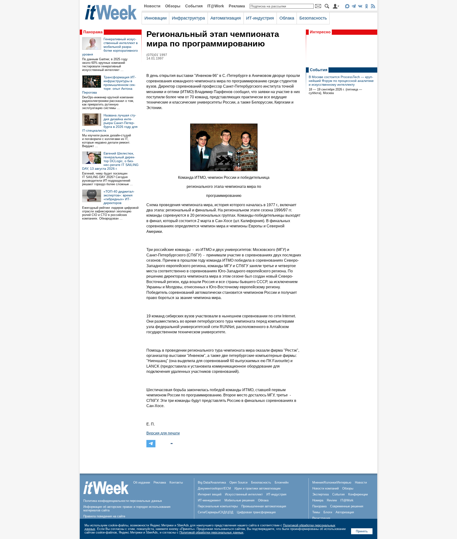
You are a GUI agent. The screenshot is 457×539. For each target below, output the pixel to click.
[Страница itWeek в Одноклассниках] (366, 7)
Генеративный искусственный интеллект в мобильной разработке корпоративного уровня (110, 46)
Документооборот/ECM (214, 488)
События (194, 6)
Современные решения (346, 506)
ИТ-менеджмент (209, 500)
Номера (317, 500)
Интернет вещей (209, 494)
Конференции (358, 494)
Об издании (141, 482)
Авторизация (345, 512)
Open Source (238, 482)
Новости (152, 6)
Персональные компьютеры (218, 506)
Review (332, 500)
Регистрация (321, 518)
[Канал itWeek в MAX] (347, 7)
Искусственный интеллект (244, 494)
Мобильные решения (239, 500)
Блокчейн (281, 482)
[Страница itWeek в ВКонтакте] (360, 7)
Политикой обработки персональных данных (211, 532)
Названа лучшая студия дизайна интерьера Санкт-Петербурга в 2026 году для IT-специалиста (110, 122)
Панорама (93, 32)
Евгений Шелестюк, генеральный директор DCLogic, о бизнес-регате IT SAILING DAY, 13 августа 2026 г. (110, 160)
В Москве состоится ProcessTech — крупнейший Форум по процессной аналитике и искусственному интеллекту (341, 80)
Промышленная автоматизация (263, 506)
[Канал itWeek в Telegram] (353, 7)
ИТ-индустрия (260, 18)
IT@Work (215, 6)
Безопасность (313, 18)
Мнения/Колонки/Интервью (331, 482)
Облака (286, 18)
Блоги (327, 512)
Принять (362, 531)
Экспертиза (320, 494)
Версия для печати (163, 433)
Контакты (176, 482)
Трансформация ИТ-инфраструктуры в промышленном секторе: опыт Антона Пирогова (109, 84)
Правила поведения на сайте (104, 516)
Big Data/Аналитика (212, 482)
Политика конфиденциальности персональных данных (122, 501)
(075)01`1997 (156, 55)
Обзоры (172, 6)
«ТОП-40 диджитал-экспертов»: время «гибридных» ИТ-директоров (119, 197)
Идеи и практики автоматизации (257, 488)
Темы (316, 512)
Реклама (237, 6)
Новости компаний (325, 488)
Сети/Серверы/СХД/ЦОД (215, 512)
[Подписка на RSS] (373, 7)
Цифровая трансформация (256, 512)
